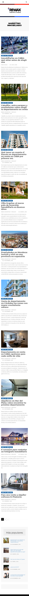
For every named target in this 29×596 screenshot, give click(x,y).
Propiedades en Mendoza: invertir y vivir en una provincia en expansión (14, 254)
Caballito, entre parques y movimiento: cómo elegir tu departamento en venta (14, 107)
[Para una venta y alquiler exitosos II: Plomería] (14, 482)
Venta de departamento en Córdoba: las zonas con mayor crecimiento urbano (14, 304)
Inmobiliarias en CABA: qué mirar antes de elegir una (14, 60)
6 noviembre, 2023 (15, 544)
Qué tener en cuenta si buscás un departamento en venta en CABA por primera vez (13, 155)
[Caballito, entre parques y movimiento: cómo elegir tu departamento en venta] (14, 92)
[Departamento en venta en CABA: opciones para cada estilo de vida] (14, 339)
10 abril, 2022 (14, 561)
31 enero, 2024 (15, 554)
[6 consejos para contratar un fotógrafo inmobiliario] (14, 436)
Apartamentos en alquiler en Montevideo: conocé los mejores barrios (17, 541)
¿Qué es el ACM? (14, 567)
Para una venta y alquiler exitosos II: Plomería (13, 496)
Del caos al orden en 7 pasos (17, 559)
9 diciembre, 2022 (15, 569)
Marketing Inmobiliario (7, 55)
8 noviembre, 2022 (15, 578)
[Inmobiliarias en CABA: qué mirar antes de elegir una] (14, 45)
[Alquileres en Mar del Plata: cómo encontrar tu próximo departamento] (14, 387)
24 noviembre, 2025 (8, 260)
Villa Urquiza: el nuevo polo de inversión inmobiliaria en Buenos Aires (13, 206)
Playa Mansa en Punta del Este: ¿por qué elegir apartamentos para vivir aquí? (17, 550)
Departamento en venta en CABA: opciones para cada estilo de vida (13, 354)
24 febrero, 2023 (7, 501)
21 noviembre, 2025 (8, 311)
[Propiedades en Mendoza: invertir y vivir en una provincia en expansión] (14, 239)
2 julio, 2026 (14, 64)
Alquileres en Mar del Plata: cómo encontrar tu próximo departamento (13, 403)
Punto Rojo (4, 64)
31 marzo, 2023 (23, 454)
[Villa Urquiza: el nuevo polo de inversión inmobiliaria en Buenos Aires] (14, 190)
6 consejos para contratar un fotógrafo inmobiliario (14, 451)
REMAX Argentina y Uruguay (8, 112)
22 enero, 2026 (23, 211)
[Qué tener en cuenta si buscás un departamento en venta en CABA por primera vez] (14, 139)
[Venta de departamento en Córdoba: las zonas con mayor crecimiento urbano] (14, 288)
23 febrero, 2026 (7, 113)
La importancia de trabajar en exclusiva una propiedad (17, 575)
